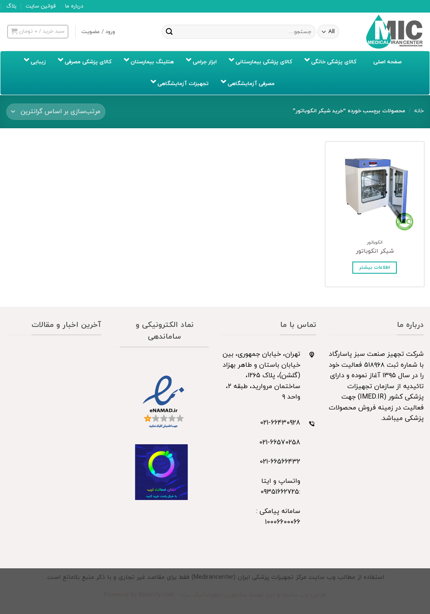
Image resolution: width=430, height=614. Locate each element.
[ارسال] (169, 32)
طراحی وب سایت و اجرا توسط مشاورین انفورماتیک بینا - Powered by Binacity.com (215, 595)
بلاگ (11, 6)
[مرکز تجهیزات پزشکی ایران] (395, 31)
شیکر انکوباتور (375, 252)
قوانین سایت (40, 6)
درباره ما (74, 6)
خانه (419, 111)
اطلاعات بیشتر (374, 267)
